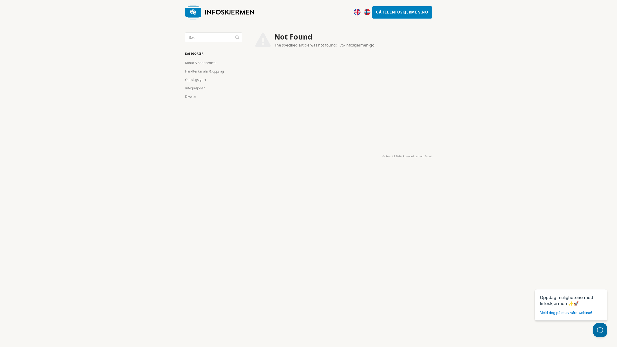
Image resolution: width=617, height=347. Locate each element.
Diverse (190, 96)
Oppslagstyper (195, 80)
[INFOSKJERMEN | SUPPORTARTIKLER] (222, 12)
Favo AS (390, 156)
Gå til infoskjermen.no (402, 12)
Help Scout (425, 156)
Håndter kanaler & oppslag (204, 71)
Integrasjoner (195, 88)
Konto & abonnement (201, 63)
